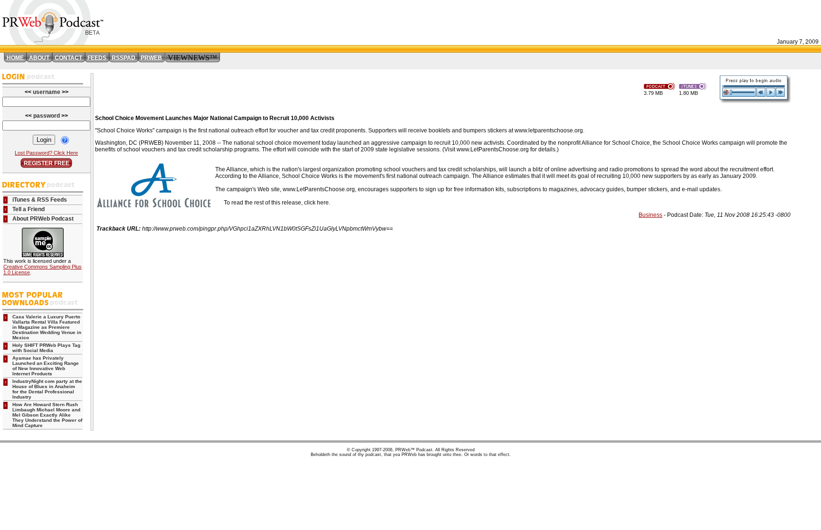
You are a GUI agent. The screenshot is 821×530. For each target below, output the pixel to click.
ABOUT (39, 58)
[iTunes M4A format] (694, 86)
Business (650, 215)
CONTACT (68, 58)
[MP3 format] (661, 86)
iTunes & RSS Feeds (39, 199)
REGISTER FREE (46, 163)
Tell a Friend (28, 209)
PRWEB (151, 58)
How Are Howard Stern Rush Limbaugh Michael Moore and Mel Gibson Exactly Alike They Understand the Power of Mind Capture (47, 415)
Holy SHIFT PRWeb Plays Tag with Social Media (46, 348)
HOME (15, 58)
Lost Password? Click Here (46, 153)
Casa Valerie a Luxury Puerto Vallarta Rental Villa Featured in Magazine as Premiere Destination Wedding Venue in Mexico (46, 327)
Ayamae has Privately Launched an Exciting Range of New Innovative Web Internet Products (45, 365)
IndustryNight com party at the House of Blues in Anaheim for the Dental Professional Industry (47, 389)
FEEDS (96, 58)
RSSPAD (123, 58)
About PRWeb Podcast (43, 218)
